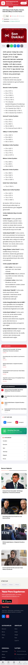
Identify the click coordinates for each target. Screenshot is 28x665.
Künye (3, 654)
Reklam (4, 657)
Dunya (4, 458)
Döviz (16, 629)
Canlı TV (17, 640)
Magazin (5, 455)
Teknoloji (5, 451)
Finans (11, 6)
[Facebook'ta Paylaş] (18, 46)
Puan (16, 637)
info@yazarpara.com (21, 654)
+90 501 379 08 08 (21, 651)
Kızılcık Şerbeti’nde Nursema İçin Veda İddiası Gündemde (13, 371)
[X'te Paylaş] (8, 46)
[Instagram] (7, 616)
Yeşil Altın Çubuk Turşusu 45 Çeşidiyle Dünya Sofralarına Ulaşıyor (14, 378)
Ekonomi (5, 444)
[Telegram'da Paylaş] (15, 46)
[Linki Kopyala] (21, 46)
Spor (4, 448)
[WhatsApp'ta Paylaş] (11, 46)
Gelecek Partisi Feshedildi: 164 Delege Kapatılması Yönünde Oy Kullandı (12, 350)
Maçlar (16, 634)
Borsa (3, 632)
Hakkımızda (4, 651)
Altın (3, 637)
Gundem (5, 441)
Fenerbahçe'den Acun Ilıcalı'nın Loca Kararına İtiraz (13, 357)
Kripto (16, 632)
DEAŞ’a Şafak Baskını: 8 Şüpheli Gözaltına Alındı (12, 364)
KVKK (3, 660)
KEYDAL (22, 657)
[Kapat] (26, 1)
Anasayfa (4, 6)
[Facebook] (3, 616)
